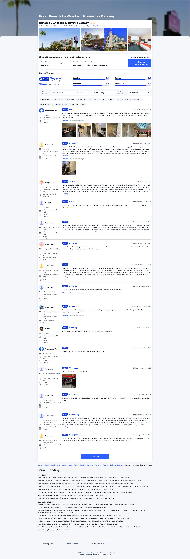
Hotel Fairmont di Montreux (104, 504)
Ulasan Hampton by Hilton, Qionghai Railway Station (76, 483)
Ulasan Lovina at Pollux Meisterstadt (121, 486)
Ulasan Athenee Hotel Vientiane (48, 483)
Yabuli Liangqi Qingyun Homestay (48, 495)
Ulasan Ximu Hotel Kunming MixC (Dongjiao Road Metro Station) (122, 527)
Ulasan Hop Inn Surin (69, 489)
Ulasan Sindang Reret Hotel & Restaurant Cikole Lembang (56, 530)
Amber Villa (103, 495)
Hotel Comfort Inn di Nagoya (65, 504)
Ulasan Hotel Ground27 (77, 480)
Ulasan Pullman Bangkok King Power (49, 489)
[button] (172, 3)
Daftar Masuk (45, 62)
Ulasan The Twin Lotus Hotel (96, 477)
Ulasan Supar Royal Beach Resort (118, 477)
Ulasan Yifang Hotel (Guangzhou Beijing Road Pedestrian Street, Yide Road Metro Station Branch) (69, 527)
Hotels (47, 465)
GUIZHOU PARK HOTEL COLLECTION (101, 498)
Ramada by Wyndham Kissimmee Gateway (109, 465)
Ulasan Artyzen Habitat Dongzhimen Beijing (77, 486)
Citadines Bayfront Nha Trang (88, 495)
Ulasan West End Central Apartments (49, 486)
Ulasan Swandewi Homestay (132, 480)
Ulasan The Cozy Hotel (141, 486)
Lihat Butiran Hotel (99, 26)
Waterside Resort (83, 489)
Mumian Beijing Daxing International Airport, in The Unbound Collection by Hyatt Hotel (65, 492)
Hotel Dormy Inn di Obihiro (46, 504)
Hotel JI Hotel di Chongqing (85, 504)
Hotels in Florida (73, 465)
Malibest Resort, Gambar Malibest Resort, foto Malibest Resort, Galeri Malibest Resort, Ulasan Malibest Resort (73, 507)
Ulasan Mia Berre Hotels (94, 480)
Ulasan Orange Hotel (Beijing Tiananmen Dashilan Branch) (99, 524)
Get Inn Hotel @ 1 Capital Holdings (101, 489)
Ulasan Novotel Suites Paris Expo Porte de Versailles (69, 477)
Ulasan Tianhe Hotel (44, 477)
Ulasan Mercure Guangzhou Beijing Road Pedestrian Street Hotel (58, 524)
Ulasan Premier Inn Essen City (104, 483)
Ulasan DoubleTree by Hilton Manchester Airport (53, 480)
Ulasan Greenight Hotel (100, 486)
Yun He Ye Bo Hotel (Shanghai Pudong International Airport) (114, 492)
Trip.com (40, 465)
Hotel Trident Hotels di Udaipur (125, 504)
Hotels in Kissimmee (86, 465)
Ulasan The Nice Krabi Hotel (113, 480)
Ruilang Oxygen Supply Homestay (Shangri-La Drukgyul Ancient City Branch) (63, 498)
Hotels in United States (58, 465)
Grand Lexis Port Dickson (69, 495)
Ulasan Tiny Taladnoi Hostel (124, 483)
